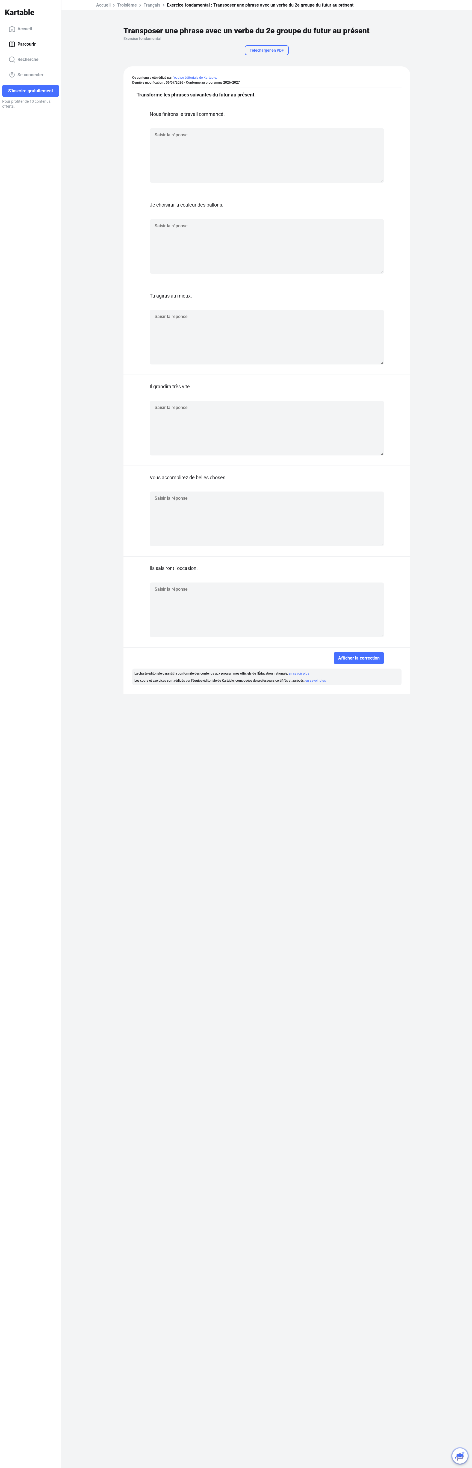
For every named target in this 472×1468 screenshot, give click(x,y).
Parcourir (26, 44)
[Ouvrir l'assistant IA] (460, 1456)
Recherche (28, 59)
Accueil (24, 28)
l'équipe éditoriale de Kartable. (195, 78)
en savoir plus (299, 673)
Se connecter (30, 74)
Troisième (127, 5)
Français (151, 5)
